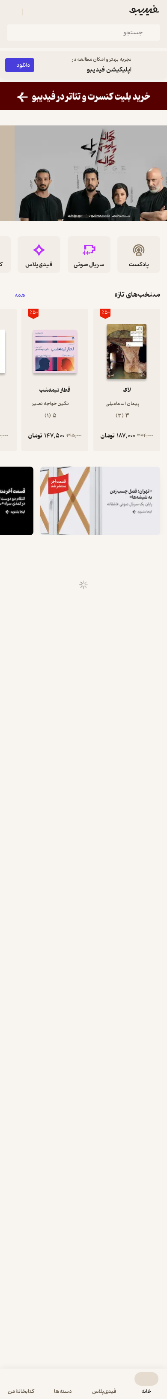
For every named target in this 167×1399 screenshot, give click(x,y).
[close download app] (158, 65)
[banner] (83, 96)
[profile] (12, 12)
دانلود (23, 65)
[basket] (33, 12)
